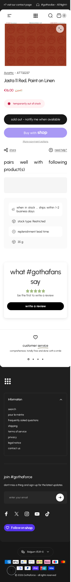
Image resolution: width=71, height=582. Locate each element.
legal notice (14, 442)
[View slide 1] (28, 359)
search (12, 409)
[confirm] (60, 497)
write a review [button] (35, 306)
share (12, 149)
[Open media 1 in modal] (60, 29)
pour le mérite (16, 414)
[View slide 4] (42, 359)
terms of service (17, 431)
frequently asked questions (23, 420)
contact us (14, 448)
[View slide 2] (33, 359)
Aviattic (9, 73)
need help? (61, 149)
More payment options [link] (35, 141)
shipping (13, 425)
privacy (12, 437)
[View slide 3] (38, 359)
